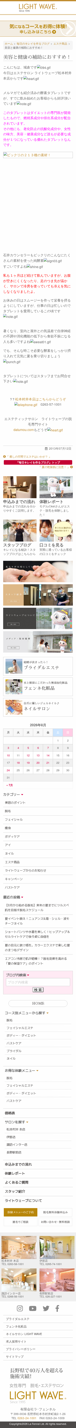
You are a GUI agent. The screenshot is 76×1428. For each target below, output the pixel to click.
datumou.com (24, 429)
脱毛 (8, 811)
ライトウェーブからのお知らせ (25, 870)
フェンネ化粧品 (16, 1326)
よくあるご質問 (16, 1182)
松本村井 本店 (16, 1129)
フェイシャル (14, 820)
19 (28, 763)
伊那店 (11, 1137)
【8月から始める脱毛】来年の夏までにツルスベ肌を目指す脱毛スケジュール (37, 907)
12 (28, 755)
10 (8, 755)
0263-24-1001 (27, 1418)
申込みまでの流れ (18, 1164)
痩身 (8, 828)
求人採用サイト (16, 1341)
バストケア (12, 887)
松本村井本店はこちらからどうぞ (40, 399)
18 (18, 763)
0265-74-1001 (53, 1264)
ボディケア (12, 837)
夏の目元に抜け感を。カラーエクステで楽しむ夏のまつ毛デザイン (37, 947)
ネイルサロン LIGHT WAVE (24, 1334)
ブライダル (14, 1051)
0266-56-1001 (15, 1296)
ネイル (9, 853)
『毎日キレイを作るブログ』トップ (38, 462)
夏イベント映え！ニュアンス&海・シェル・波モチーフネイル (37, 921)
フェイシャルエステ (20, 1028)
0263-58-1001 (15, 1264)
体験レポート (15, 1173)
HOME (38, 1003)
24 (8, 770)
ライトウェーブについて (23, 1200)
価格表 (10, 1113)
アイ (8, 845)
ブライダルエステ (18, 1319)
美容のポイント (15, 803)
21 (47, 763)
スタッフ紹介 (15, 1191)
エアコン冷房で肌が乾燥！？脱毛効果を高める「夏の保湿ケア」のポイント (36, 961)
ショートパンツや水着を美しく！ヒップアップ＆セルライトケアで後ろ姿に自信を (37, 934)
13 (38, 755)
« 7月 (9, 785)
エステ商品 (12, 862)
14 (47, 755)
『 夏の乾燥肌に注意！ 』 (54, 467)
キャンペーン (14, 879)
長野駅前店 (14, 1152)
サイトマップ (15, 1356)
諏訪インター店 (17, 1145)
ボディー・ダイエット (21, 1035)
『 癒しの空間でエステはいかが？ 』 (29, 456)
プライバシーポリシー (20, 1349)
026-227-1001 (53, 1296)
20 (38, 763)
